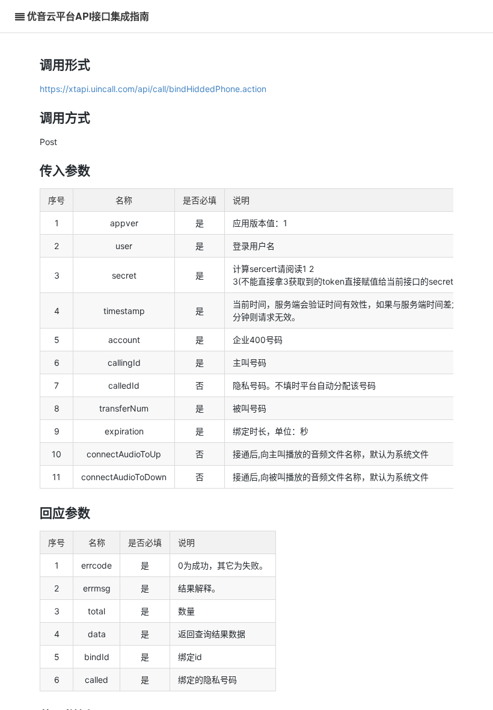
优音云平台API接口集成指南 (88, 16)
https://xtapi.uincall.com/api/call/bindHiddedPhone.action (153, 89)
